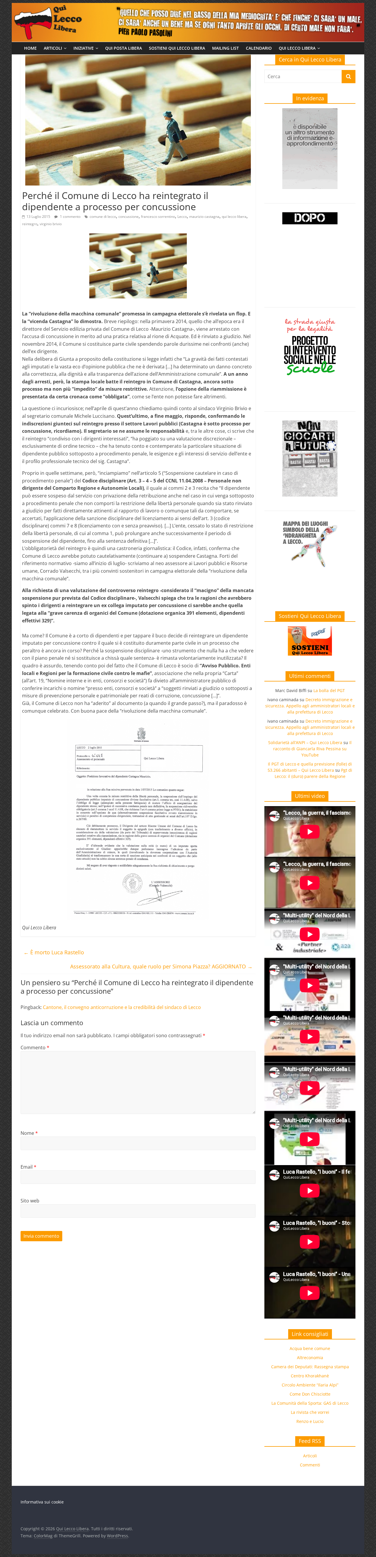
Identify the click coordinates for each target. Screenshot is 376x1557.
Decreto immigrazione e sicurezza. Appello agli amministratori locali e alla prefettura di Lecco (310, 706)
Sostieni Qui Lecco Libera (177, 48)
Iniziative (83, 48)
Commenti (310, 1465)
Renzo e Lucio (309, 1421)
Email (28, 1167)
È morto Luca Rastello (54, 952)
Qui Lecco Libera (297, 48)
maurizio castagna (204, 216)
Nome (29, 1133)
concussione (128, 216)
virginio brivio (51, 223)
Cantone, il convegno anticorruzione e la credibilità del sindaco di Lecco (122, 1007)
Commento (35, 1047)
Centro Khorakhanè (310, 1376)
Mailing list (225, 48)
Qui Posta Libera (123, 48)
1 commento (69, 216)
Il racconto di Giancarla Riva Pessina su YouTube (312, 749)
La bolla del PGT (329, 690)
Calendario (259, 48)
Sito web (30, 1200)
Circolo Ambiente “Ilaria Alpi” (310, 1385)
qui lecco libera (234, 216)
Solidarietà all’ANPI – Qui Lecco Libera (305, 742)
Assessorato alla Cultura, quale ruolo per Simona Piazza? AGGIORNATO (161, 966)
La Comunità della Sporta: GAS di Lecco (309, 1403)
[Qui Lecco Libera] (188, 6)
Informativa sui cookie (42, 1502)
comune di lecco (103, 216)
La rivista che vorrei (310, 1412)
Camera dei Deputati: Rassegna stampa (310, 1366)
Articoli (53, 48)
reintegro (29, 223)
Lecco (182, 216)
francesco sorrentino (158, 216)
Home (30, 48)
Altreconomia (310, 1357)
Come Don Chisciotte (310, 1394)
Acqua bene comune (310, 1348)
